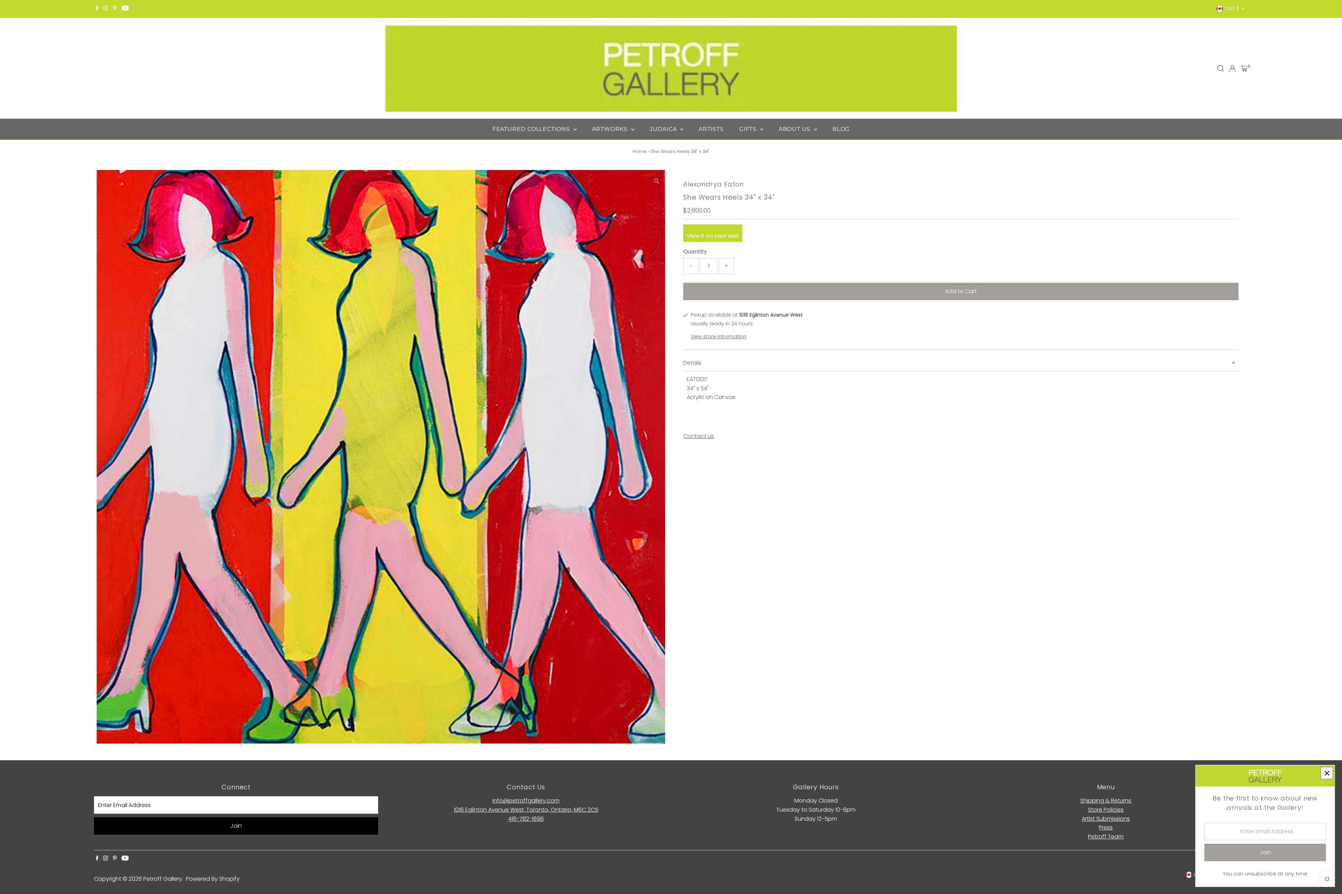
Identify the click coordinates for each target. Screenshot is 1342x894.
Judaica (664, 129)
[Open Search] (1221, 68)
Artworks (610, 129)
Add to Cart (961, 291)
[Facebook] (97, 8)
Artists (711, 129)
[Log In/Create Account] (1232, 68)
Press (1106, 827)
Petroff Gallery (162, 879)
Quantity (695, 251)
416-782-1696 (526, 819)
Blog (841, 129)
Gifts (748, 129)
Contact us (698, 436)
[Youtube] (125, 8)
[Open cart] (1244, 68)
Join (236, 826)
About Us (795, 129)
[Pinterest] (114, 8)
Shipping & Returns (1105, 801)
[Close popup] (1327, 773)
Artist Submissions (1106, 819)
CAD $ (1232, 8)
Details (692, 363)
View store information (718, 336)
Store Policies (1106, 810)
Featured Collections (532, 129)
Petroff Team (1106, 837)
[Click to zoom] (657, 181)
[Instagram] (105, 8)
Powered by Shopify (213, 879)
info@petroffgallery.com (526, 801)
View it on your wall (713, 236)
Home (640, 151)
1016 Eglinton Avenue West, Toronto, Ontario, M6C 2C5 (526, 810)
